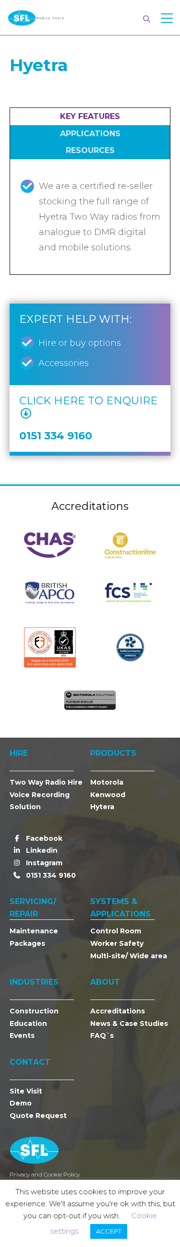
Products (113, 753)
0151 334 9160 (50, 875)
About (105, 982)
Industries (34, 982)
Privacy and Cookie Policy (45, 1174)
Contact (30, 1062)
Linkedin (41, 850)
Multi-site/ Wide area (128, 956)
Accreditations (117, 1011)
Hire (19, 753)
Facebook (43, 838)
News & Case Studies (129, 1023)
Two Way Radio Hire (46, 782)
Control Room (115, 931)
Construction (34, 1011)
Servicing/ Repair (33, 907)
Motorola (106, 782)
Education (28, 1023)
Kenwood (107, 794)
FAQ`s (102, 1035)
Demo (21, 1103)
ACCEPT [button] (108, 1231)
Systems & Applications (120, 907)
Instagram (43, 863)
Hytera (102, 806)
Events (22, 1035)
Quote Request (38, 1115)
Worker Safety (117, 943)
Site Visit (26, 1091)
